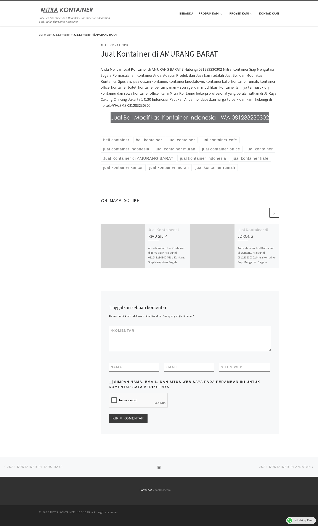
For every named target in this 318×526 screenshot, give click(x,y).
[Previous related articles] (264, 213)
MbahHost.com (162, 490)
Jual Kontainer (61, 35)
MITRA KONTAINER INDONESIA (70, 512)
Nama (116, 367)
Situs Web (232, 367)
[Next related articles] (274, 213)
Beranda (44, 35)
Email (172, 367)
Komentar (123, 330)
